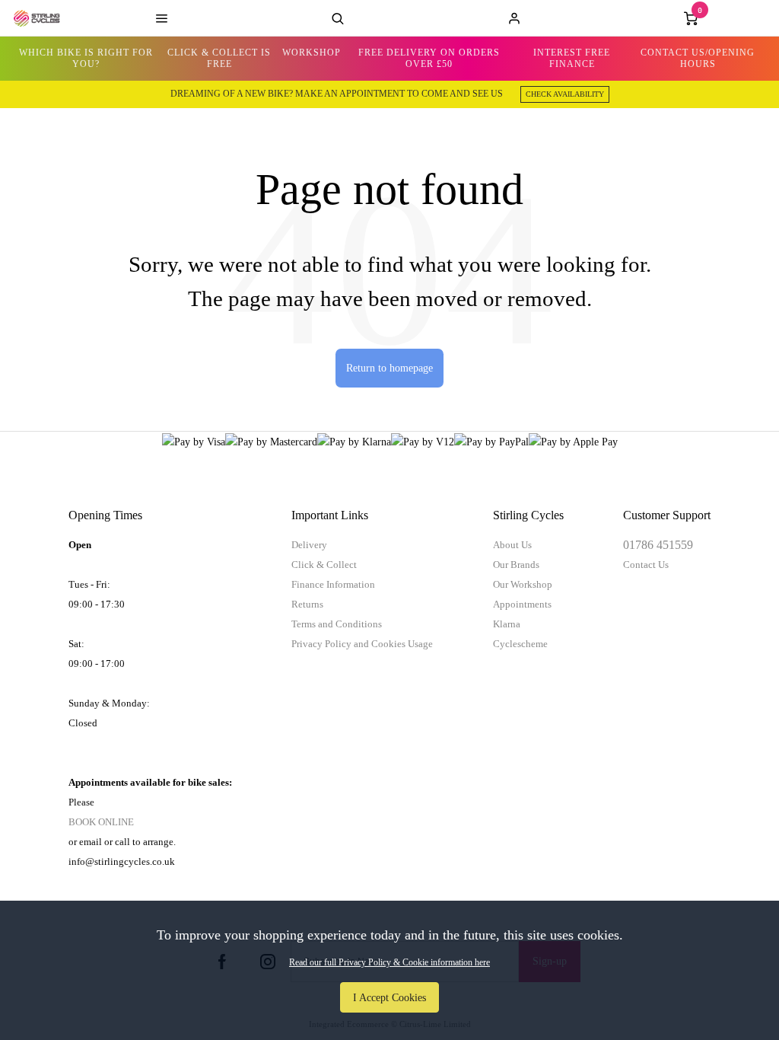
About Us (512, 544)
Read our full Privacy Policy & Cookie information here (389, 962)
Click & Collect (324, 564)
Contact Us (646, 564)
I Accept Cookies (389, 997)
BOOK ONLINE (101, 822)
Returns (307, 604)
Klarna (506, 624)
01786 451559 (658, 544)
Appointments (522, 604)
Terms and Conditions (336, 624)
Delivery (309, 544)
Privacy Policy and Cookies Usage (362, 643)
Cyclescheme (520, 643)
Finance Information (333, 584)
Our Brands (516, 564)
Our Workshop (522, 584)
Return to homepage (389, 368)
